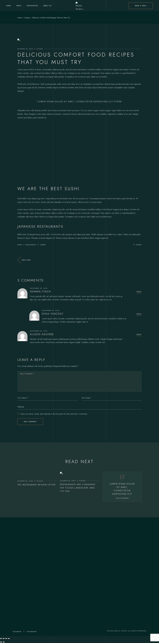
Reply (139, 292)
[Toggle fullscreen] (4, 638)
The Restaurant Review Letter (36, 484)
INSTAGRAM (32, 632)
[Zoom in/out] (1, 638)
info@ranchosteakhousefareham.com (39, 551)
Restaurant (31, 245)
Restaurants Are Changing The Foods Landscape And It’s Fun (77, 488)
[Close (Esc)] (9, 638)
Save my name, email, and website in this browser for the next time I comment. (54, 413)
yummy (43, 245)
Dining (27, 17)
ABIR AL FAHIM (120, 631)
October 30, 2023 (25, 49)
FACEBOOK (17, 632)
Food (19, 245)
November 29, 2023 (38, 288)
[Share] (6, 638)
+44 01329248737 (39, 548)
